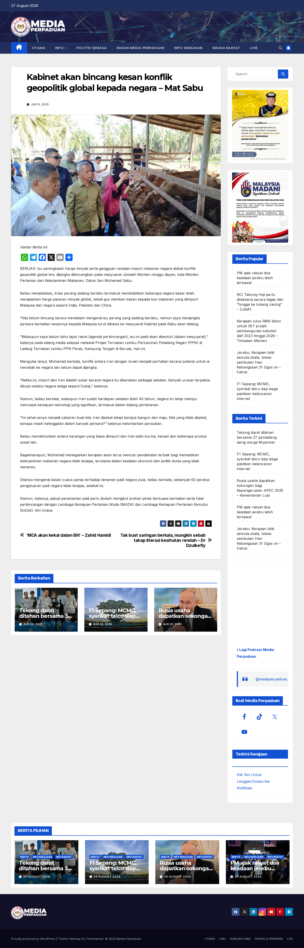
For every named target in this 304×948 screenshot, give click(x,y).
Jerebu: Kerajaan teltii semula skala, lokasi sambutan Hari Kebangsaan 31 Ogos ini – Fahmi (259, 362)
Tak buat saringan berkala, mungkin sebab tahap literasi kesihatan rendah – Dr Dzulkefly (163, 540)
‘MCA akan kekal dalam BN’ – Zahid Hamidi (68, 535)
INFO (60, 48)
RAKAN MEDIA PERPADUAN (140, 48)
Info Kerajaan (42, 857)
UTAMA (38, 48)
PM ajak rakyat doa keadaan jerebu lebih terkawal (255, 278)
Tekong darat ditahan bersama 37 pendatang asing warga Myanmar (257, 437)
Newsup (75, 938)
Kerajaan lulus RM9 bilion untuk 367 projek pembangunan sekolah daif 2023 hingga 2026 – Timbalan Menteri (259, 331)
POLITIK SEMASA (92, 48)
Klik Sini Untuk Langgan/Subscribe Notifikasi (253, 781)
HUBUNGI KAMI (240, 938)
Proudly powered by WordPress (33, 938)
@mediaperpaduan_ (272, 679)
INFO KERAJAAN (188, 48)
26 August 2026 (36, 876)
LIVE (254, 48)
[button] (280, 48)
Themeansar (94, 938)
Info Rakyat (64, 857)
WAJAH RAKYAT (226, 48)
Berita (24, 857)
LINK (222, 938)
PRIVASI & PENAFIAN (269, 938)
